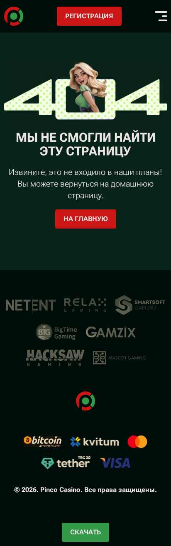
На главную (86, 219)
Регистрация (89, 16)
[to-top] (155, 495)
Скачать (85, 532)
